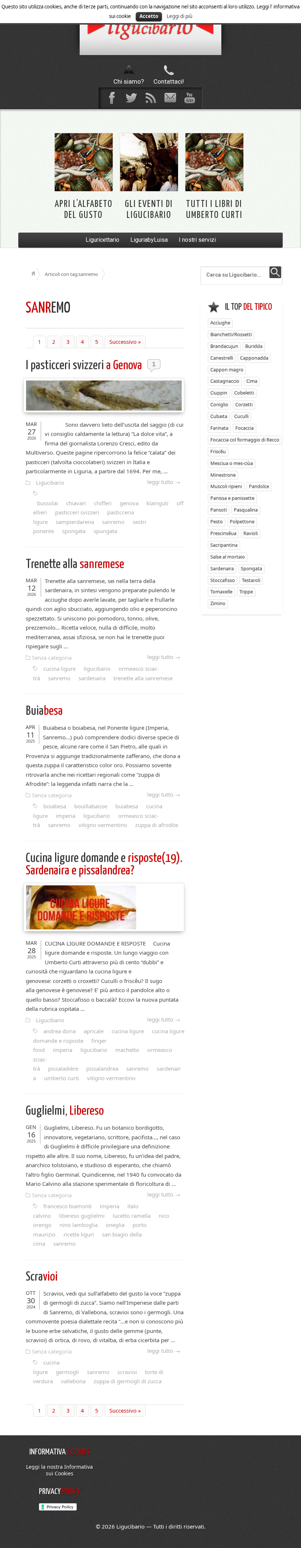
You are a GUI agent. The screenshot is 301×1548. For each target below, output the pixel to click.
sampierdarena (75, 521)
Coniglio (219, 404)
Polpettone (242, 521)
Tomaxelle (221, 591)
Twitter (131, 98)
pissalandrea (102, 1068)
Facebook (111, 98)
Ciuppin (218, 392)
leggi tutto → (163, 481)
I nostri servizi (197, 239)
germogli (67, 1372)
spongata (74, 531)
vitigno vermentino (103, 824)
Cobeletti (244, 392)
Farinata (219, 428)
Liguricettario (102, 239)
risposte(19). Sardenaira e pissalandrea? (104, 864)
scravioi (127, 1372)
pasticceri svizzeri (77, 512)
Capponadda (254, 357)
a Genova (85, 366)
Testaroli (251, 580)
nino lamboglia (78, 1224)
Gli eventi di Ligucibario (149, 210)
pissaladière (63, 1068)
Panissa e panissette (232, 498)
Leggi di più (179, 16)
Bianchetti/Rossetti (231, 334)
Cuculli (241, 416)
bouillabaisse (90, 806)
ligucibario (97, 668)
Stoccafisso (222, 580)
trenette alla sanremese (143, 678)
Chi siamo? (128, 81)
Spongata (251, 568)
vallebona (73, 1381)
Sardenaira (222, 568)
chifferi (103, 503)
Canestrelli (221, 357)
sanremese (75, 564)
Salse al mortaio (227, 556)
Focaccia (244, 428)
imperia (65, 815)
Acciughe (220, 322)
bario (150, 27)
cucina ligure (59, 668)
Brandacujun (224, 346)
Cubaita (218, 416)
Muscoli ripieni (226, 486)
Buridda (253, 346)
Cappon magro (226, 369)
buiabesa (126, 806)
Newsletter (170, 98)
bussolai (47, 503)
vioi (42, 1277)
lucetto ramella (131, 1215)
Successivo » (125, 341)
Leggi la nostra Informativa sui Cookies (59, 1470)
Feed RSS (150, 98)
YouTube (189, 98)
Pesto (216, 521)
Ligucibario (50, 482)
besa (44, 711)
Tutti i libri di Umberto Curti (214, 210)
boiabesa (54, 806)
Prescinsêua (223, 533)
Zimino (217, 603)
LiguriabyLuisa (149, 239)
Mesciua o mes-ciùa (231, 463)
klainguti (157, 503)
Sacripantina (223, 545)
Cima (251, 381)
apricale (94, 1031)
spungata (105, 531)
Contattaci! (168, 81)
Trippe (246, 591)
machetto (127, 1049)
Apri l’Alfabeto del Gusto (84, 210)
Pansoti (218, 509)
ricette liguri (79, 1234)
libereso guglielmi (82, 1215)
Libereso (65, 1111)
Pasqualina (246, 509)
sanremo (113, 521)
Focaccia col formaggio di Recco (244, 439)
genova (129, 503)
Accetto (148, 16)
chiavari (76, 503)
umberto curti (61, 1078)
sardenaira (92, 678)
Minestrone (223, 474)
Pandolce (259, 486)
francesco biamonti (67, 1206)
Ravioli (250, 533)
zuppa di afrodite (156, 824)
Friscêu (218, 451)
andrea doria (59, 1031)
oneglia (115, 1224)
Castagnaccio (224, 381)
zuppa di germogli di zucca (128, 1381)
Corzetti (244, 404)
